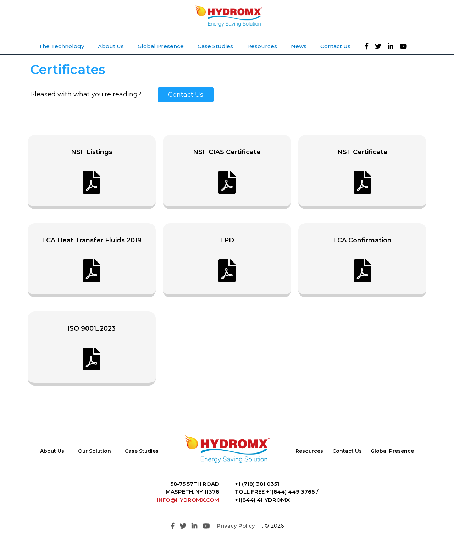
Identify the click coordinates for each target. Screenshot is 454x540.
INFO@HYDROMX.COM (188, 499)
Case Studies (142, 451)
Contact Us (185, 95)
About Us (52, 451)
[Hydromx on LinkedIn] (393, 46)
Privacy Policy (236, 525)
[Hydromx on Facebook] (369, 46)
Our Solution (94, 451)
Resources (309, 451)
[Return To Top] (436, 522)
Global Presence (392, 451)
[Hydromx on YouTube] (405, 46)
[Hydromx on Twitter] (380, 46)
